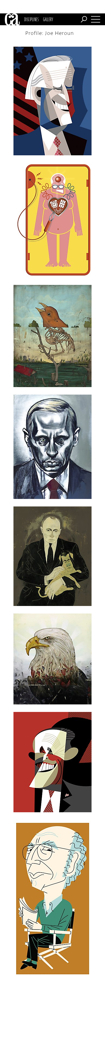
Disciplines (31, 19)
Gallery (48, 19)
